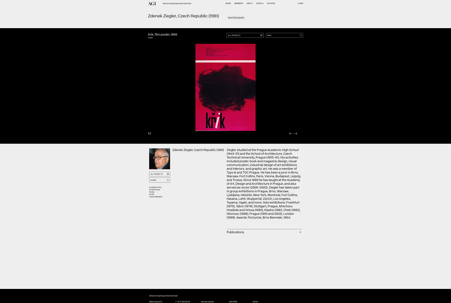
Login (300, 3)
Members (238, 3)
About (250, 3)
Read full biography (236, 18)
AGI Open (271, 3)
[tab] (264, 232)
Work (228, 3)
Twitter (255, 302)
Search (259, 3)
